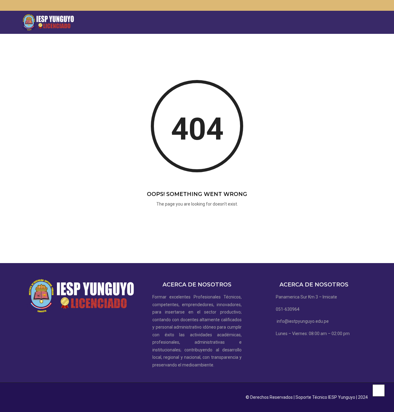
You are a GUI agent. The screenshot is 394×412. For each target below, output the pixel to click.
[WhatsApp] (362, 5)
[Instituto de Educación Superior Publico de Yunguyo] (48, 22)
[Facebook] (353, 5)
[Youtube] (370, 5)
